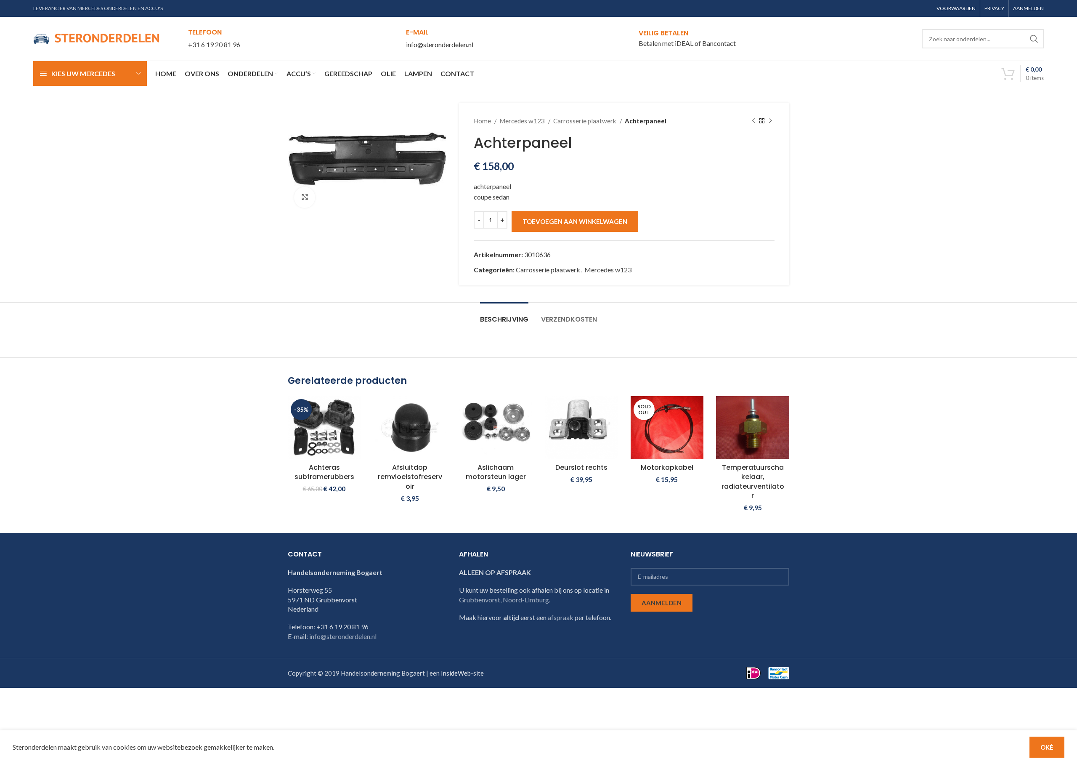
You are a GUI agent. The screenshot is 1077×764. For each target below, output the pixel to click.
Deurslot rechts (581, 467)
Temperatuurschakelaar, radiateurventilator (753, 481)
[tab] (504, 315)
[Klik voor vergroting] (304, 197)
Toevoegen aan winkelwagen (575, 221)
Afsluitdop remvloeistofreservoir (410, 477)
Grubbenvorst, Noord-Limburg (504, 600)
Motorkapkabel (667, 467)
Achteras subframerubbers (324, 472)
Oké (1046, 747)
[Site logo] (96, 38)
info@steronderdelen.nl (439, 44)
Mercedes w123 (522, 121)
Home (483, 121)
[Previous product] (753, 121)
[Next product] (770, 121)
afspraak (560, 617)
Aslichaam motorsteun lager (496, 472)
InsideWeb (456, 673)
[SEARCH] (1034, 38)
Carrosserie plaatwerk (585, 121)
